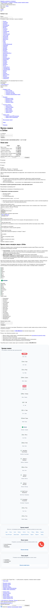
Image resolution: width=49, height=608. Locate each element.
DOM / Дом (24, 389)
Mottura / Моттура (24, 486)
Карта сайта (5, 580)
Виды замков (24, 540)
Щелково (5, 75)
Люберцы (5, 46)
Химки (4, 72)
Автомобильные (7, 544)
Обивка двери (6, 114)
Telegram (16, 600)
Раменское (5, 64)
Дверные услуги (6, 89)
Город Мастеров (9, 534)
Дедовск (5, 30)
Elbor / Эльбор (24, 397)
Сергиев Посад (6, 67)
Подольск (5, 54)
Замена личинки (9, 111)
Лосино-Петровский (7, 44)
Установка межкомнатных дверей (13, 94)
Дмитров (5, 32)
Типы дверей (24, 555)
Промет (32, 534)
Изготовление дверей (7, 119)
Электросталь (6, 77)
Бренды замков (6, 348)
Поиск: (2, 16)
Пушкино (5, 61)
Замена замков (9, 105)
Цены (4, 122)
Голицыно (5, 28)
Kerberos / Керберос (24, 462)
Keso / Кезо (24, 470)
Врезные (6, 545)
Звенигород (5, 37)
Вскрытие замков (9, 98)
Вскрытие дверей (9, 99)
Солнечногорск (6, 68)
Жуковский (5, 36)
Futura (10, 532)
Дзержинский (6, 31)
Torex (28, 532)
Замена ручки (9, 112)
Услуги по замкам (7, 104)
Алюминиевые (7, 561)
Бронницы (5, 26)
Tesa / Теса (24, 511)
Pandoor (19, 532)
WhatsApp (11, 600)
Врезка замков (9, 108)
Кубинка (5, 60)
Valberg (32, 532)
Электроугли (6, 78)
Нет (3, 9)
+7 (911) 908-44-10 (4, 600)
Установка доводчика (10, 93)
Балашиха (5, 23)
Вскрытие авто (9, 100)
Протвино (5, 55)
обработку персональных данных (14, 606)
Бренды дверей (24, 527)
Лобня (7, 6)
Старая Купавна (6, 69)
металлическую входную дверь (38, 335)
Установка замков (9, 107)
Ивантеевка (5, 39)
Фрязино (5, 70)
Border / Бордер (24, 519)
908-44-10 (4, 84)
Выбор (37, 532)
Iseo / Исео (24, 437)
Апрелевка (5, 22)
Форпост (37, 534)
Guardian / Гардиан (24, 429)
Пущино (5, 63)
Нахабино (5, 49)
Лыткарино (5, 45)
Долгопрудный (6, 34)
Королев (5, 56)
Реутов (4, 65)
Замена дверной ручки (8, 598)
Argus (6, 532)
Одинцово (5, 51)
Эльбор (42, 534)
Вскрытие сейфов (9, 102)
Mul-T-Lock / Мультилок (24, 494)
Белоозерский (6, 25)
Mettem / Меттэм (24, 478)
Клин (4, 41)
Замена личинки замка (8, 596)
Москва (4, 21)
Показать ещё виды (24, 549)
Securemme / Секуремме (24, 502)
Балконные (6, 562)
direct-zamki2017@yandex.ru (7, 602)
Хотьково (5, 73)
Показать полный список (24, 565)
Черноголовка (6, 74)
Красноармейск (6, 58)
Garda (15, 532)
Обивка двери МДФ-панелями (12, 116)
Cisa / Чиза (24, 372)
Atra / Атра (24, 364)
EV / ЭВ (24, 405)
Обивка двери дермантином (12, 117)
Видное (4, 27)
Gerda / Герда (24, 421)
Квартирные (7, 546)
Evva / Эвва (24, 413)
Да (1, 9)
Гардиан (42, 532)
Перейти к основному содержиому (8, 1)
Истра (4, 40)
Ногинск (5, 50)
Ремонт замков (9, 109)
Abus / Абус (24, 356)
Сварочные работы (10, 91)
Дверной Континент (25, 534)
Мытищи (5, 48)
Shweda (24, 532)
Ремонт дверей (9, 90)
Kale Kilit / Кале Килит (24, 454)
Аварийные (6, 559)
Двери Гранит (16, 534)
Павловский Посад (7, 53)
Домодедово (5, 35)
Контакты (5, 124)
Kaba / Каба (24, 446)
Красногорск (6, 59)
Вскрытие (5, 97)
